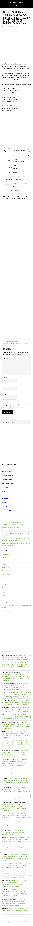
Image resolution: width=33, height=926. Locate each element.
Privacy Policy (6, 611)
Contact (4, 557)
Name (4, 378)
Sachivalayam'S (16, 2)
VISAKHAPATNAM (7, 475)
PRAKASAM (5, 495)
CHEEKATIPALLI (15, 343)
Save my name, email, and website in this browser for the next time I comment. (15, 406)
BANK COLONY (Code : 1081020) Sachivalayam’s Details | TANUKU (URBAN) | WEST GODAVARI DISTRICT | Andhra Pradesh (16, 875)
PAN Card (4, 577)
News (3, 571)
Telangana (5, 584)
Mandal (4, 564)
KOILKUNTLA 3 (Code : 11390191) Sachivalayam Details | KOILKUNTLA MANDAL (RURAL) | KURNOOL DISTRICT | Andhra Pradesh (16, 839)
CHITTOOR (23, 343)
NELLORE (5, 499)
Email (4, 386)
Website (4, 394)
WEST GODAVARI (7, 483)
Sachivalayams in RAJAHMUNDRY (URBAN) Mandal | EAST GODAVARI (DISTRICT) (13, 832)
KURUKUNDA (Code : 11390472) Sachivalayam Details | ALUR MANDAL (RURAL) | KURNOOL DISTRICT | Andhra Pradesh (16, 789)
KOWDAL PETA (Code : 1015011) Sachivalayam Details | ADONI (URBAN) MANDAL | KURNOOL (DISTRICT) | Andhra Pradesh (16, 797)
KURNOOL (5, 514)
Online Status (6, 574)
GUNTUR (5, 491)
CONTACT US (6, 599)
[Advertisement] (16, 46)
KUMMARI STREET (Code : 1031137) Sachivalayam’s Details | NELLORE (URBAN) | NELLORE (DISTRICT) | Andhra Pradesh (16, 657)
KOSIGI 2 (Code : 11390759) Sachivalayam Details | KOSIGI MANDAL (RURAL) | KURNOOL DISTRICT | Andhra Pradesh (16, 717)
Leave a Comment (26, 27)
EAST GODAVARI (7, 479)
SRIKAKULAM (6, 468)
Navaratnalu (5, 567)
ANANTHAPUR (6, 510)
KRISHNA (5, 487)
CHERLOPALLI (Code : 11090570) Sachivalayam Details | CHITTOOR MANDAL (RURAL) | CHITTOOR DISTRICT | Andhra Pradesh (16, 815)
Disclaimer (5, 602)
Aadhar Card (5, 554)
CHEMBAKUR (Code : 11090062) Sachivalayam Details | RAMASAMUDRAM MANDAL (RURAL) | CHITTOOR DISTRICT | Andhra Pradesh (16, 709)
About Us (4, 595)
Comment (5, 358)
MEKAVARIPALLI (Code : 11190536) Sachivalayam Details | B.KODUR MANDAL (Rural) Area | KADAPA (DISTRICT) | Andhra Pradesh (16, 702)
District (4, 561)
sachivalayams (13, 341)
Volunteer (4, 587)
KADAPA (4, 506)
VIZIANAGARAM (7, 472)
